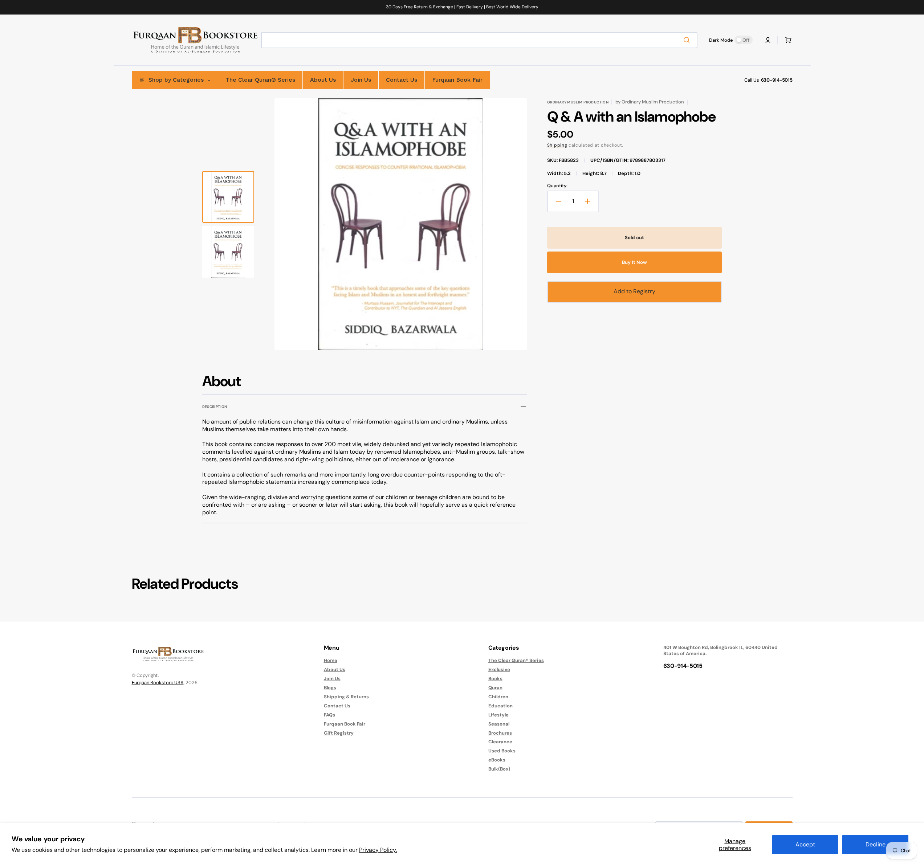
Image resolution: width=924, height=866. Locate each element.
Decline (876, 844)
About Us (334, 669)
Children (498, 697)
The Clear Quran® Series (516, 660)
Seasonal (498, 724)
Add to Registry (634, 291)
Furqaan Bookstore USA (158, 682)
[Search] (688, 40)
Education (500, 706)
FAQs (329, 715)
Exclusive (499, 669)
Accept (805, 844)
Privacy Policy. (378, 850)
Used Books (502, 751)
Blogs (330, 688)
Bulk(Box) (499, 769)
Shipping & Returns (346, 697)
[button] (768, 40)
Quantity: (557, 186)
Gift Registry (339, 733)
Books (495, 678)
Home (330, 660)
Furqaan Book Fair (344, 724)
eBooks (496, 760)
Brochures (500, 733)
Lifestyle (498, 715)
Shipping (557, 145)
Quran (495, 688)
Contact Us (337, 706)
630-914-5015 (777, 80)
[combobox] (479, 40)
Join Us (332, 678)
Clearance (500, 742)
